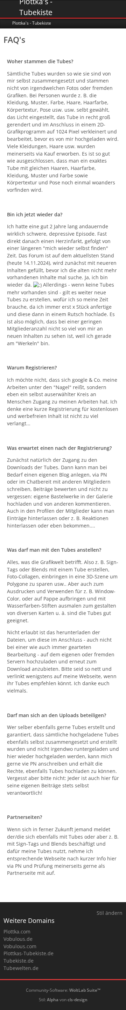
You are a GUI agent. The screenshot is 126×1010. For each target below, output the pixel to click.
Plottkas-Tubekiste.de (29, 953)
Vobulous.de (18, 939)
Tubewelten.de (21, 968)
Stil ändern (109, 913)
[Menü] (117, 9)
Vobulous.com (20, 946)
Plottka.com (17, 931)
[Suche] (82, 9)
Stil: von (63, 1000)
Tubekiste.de (19, 960)
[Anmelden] (99, 9)
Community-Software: (63, 990)
